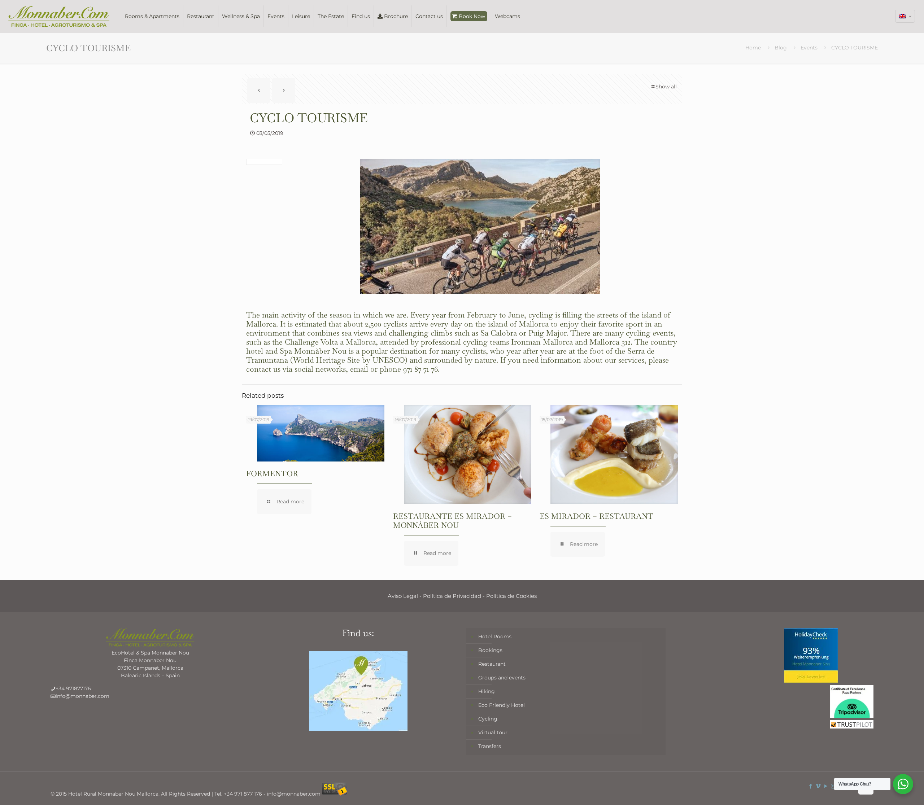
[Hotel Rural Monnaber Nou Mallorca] (58, 16)
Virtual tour (492, 732)
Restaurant (492, 664)
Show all (666, 86)
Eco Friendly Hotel (501, 705)
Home (753, 47)
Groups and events (502, 677)
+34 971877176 (73, 688)
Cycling (487, 719)
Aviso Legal (403, 595)
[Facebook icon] (810, 786)
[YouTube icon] (825, 786)
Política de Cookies (511, 595)
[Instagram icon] (833, 786)
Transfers (489, 746)
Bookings (490, 650)
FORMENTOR (272, 473)
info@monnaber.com (82, 696)
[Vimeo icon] (818, 786)
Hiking (486, 691)
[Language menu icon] (905, 16)
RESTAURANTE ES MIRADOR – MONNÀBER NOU (452, 520)
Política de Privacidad (452, 595)
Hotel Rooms (494, 636)
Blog (781, 47)
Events (809, 47)
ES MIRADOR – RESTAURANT (596, 516)
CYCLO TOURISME (854, 47)
